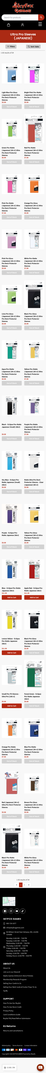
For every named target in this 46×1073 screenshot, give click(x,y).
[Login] (22, 24)
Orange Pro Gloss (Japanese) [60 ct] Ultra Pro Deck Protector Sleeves (33, 207)
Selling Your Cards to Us (12, 983)
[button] (8, 24)
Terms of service (17, 1045)
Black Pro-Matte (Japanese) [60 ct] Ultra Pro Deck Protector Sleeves (11, 861)
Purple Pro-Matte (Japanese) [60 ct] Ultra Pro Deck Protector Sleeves (33, 428)
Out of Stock (12, 106)
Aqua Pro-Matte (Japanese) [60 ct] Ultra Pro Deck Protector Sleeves (11, 373)
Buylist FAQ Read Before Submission (16, 1018)
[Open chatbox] (40, 1067)
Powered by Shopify (29, 1054)
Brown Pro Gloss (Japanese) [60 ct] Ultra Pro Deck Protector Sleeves (33, 806)
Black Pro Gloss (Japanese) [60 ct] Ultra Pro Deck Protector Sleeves (33, 642)
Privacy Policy (8, 1011)
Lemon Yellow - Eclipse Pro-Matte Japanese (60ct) (11, 641)
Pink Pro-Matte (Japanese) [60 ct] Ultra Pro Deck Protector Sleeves (11, 207)
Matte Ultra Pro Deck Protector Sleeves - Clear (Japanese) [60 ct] (33, 482)
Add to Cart (11, 597)
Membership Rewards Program (15, 979)
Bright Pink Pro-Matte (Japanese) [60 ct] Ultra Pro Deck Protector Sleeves (33, 96)
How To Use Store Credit (12, 1007)
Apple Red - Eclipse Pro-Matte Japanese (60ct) (33, 589)
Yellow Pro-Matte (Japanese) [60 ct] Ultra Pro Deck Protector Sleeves (33, 373)
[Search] (41, 17)
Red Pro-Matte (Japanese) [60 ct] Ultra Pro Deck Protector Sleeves (33, 151)
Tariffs (5, 991)
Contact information (30, 1045)
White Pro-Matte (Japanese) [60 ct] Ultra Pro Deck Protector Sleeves (33, 262)
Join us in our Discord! (11, 972)
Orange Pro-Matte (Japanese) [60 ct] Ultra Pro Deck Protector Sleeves (11, 751)
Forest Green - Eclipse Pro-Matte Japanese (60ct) (32, 696)
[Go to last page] (28, 884)
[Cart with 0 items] (8, 24)
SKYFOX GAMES (17, 1054)
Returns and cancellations (13, 1030)
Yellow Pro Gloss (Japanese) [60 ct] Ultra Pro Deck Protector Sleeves (33, 536)
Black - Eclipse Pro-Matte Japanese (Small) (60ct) (11, 425)
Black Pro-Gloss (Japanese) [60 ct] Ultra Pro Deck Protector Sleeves (33, 318)
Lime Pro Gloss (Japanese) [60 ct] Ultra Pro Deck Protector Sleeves (11, 318)
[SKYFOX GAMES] (23, 7)
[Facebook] (5, 911)
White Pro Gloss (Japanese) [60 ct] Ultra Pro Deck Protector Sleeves (33, 861)
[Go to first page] (16, 884)
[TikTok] (22, 911)
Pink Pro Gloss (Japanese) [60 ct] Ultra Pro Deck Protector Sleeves (11, 262)
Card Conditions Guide (11, 1014)
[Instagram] (11, 911)
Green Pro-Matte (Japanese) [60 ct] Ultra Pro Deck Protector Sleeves (11, 151)
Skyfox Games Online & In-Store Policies (18, 976)
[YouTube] (16, 911)
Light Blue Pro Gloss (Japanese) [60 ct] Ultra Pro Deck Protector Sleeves (11, 96)
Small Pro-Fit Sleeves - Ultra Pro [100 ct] (10, 695)
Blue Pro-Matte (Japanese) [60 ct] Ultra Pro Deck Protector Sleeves (33, 751)
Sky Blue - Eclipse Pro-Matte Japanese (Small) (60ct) (11, 482)
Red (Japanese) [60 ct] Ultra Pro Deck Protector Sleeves (11, 804)
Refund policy (6, 1045)
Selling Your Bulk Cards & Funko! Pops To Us (20, 987)
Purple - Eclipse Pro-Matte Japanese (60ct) (10, 534)
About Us (6, 968)
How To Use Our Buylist (12, 1003)
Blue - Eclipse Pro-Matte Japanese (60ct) (11, 589)
